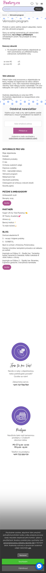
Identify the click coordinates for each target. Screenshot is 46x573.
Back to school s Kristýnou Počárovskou (18, 245)
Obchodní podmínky (10, 180)
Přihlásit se (23, 131)
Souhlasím (23, 561)
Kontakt (5, 156)
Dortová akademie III (10, 235)
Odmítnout (23, 568)
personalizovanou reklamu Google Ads (19, 543)
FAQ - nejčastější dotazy (12, 171)
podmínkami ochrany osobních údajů (23, 138)
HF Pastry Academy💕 (11, 216)
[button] (39, 566)
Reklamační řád (8, 177)
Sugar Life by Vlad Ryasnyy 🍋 (14, 213)
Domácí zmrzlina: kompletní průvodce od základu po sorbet (22, 249)
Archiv (6, 203)
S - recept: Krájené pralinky (13, 238)
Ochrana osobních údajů (12, 165)
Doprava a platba (9, 168)
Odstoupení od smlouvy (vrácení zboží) (17, 183)
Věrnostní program (9, 174)
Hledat (38, 9)
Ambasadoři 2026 (9, 195)
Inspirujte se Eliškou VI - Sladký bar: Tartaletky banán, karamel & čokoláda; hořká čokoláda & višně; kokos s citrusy (21, 255)
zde (29, 548)
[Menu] (41, 3)
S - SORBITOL (8, 242)
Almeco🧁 (6, 219)
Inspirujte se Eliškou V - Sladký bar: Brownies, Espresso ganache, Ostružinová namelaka (20, 262)
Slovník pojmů (8, 186)
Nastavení (23, 555)
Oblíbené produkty (10, 159)
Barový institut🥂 (9, 223)
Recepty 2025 (7, 198)
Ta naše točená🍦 (9, 226)
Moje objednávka (9, 153)
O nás (4, 162)
